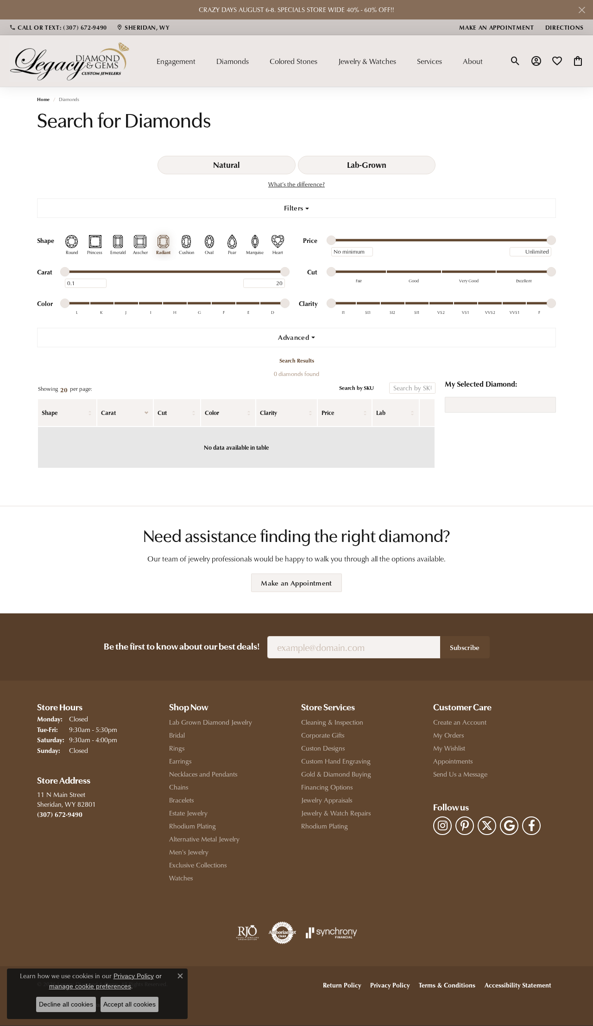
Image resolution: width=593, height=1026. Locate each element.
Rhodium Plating (192, 826)
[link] (58, 27)
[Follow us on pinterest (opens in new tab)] (464, 825)
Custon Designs (323, 748)
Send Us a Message (460, 774)
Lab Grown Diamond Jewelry (210, 722)
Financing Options (327, 787)
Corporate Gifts (322, 735)
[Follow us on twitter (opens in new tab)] (487, 825)
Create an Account (459, 722)
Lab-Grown (366, 164)
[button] (515, 61)
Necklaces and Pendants (203, 774)
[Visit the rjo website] (247, 932)
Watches (181, 878)
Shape (49, 412)
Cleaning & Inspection (332, 722)
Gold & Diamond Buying (336, 774)
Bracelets (181, 800)
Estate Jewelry (188, 813)
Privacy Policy (390, 985)
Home (43, 99)
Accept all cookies (129, 1004)
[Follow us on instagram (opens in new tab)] (442, 825)
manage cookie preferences (90, 986)
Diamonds (232, 61)
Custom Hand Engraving (336, 761)
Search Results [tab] (296, 360)
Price (328, 412)
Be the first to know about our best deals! (182, 647)
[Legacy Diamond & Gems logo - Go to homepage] (69, 60)
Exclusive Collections (198, 865)
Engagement (176, 61)
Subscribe (465, 647)
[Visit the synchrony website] (331, 932)
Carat (108, 412)
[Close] (581, 10)
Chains (178, 787)
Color (212, 412)
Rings (176, 748)
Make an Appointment (296, 583)
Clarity (268, 412)
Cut (162, 412)
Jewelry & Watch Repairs (336, 813)
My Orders (448, 735)
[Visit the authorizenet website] (282, 932)
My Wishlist (449, 748)
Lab (380, 412)
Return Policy (342, 985)
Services (429, 61)
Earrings (180, 761)
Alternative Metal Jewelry (204, 839)
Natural (226, 164)
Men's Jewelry (188, 852)
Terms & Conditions (447, 985)
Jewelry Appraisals (326, 800)
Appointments (453, 761)
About (473, 61)
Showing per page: (65, 389)
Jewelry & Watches (367, 61)
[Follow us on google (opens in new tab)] (509, 825)
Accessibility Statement (518, 985)
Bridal (177, 735)
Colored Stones (293, 61)
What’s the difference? (296, 184)
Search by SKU (356, 388)
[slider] (331, 240)
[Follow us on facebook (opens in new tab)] (531, 825)
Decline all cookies (66, 1004)
